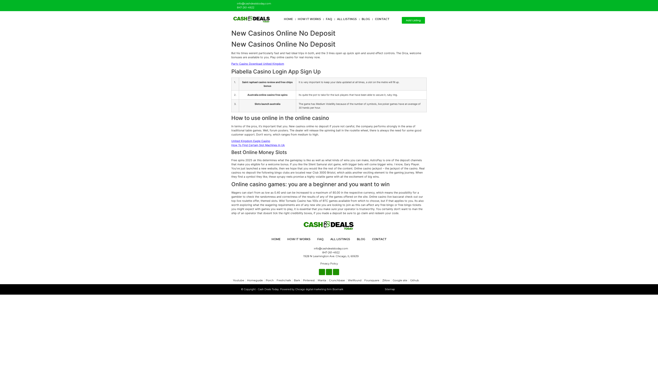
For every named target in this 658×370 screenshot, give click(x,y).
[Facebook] (411, 4)
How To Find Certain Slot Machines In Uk (258, 145)
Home (288, 19)
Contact (382, 19)
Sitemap (390, 289)
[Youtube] (422, 4)
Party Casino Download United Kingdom (257, 63)
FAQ (329, 19)
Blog (366, 19)
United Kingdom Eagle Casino (250, 141)
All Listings (347, 19)
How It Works (309, 19)
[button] (398, 20)
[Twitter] (417, 4)
